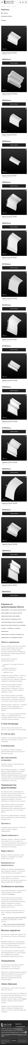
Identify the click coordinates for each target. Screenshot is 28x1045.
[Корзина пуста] (25, 2)
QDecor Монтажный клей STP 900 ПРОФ (14, 917)
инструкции (11, 894)
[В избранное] (26, 27)
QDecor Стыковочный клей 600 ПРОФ (14, 924)
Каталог (18, 1024)
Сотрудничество (20, 1026)
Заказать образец (14, 63)
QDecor (24, 999)
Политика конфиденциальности (14, 1034)
